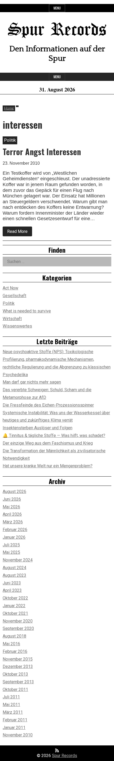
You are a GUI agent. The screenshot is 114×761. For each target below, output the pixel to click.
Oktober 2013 (15, 674)
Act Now (10, 287)
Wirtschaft (12, 318)
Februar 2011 (15, 719)
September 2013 (18, 681)
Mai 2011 (11, 704)
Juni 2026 (12, 499)
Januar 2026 (14, 537)
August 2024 (14, 567)
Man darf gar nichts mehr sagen (32, 382)
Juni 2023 (12, 582)
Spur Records (57, 30)
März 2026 (13, 521)
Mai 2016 (11, 643)
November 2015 (18, 659)
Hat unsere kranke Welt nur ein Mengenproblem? (48, 465)
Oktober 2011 (15, 689)
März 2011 (13, 712)
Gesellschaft (14, 295)
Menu (57, 8)
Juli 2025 (11, 544)
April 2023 (12, 590)
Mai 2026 (11, 506)
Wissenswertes (17, 326)
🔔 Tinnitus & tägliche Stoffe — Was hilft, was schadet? (54, 435)
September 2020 (18, 628)
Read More (19, 232)
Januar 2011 (14, 727)
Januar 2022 (14, 605)
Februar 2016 (15, 651)
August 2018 (14, 636)
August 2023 (14, 575)
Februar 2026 (15, 529)
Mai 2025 (11, 552)
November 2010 (18, 734)
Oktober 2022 (15, 598)
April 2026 (12, 514)
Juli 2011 (11, 696)
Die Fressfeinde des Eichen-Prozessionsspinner (48, 405)
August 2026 (14, 491)
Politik (9, 303)
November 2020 (18, 621)
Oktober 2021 (15, 613)
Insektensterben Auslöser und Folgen (37, 427)
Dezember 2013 (18, 666)
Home (9, 108)
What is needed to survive (27, 310)
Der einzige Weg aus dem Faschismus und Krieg (48, 443)
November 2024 (18, 559)
